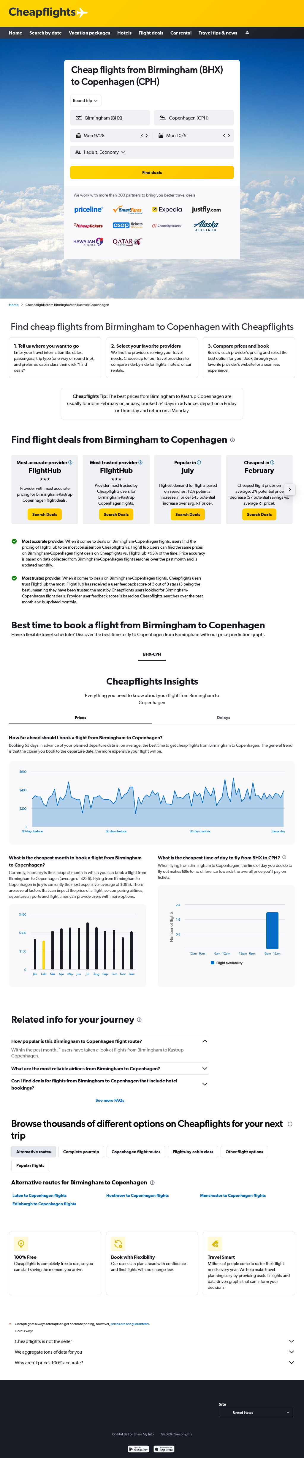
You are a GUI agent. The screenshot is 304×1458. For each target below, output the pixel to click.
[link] (45, 514)
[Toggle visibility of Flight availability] (227, 963)
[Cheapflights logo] (42, 13)
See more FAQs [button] (110, 1100)
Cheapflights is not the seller (43, 1341)
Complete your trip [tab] (81, 1151)
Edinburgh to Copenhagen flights (44, 1203)
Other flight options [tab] (244, 1151)
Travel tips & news (218, 32)
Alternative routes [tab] (33, 1151)
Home (15, 32)
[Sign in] (247, 33)
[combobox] (86, 100)
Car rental (180, 32)
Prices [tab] (80, 717)
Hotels (124, 32)
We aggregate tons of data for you (48, 1352)
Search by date (45, 32)
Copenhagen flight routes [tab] (136, 1151)
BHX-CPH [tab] (152, 654)
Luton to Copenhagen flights (39, 1195)
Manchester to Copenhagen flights (233, 1195)
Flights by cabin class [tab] (193, 1151)
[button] (107, 135)
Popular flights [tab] (30, 1165)
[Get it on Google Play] (138, 1450)
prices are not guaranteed (130, 1324)
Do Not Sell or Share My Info (133, 1434)
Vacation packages (89, 32)
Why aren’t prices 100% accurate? (49, 1363)
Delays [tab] (223, 717)
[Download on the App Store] (164, 1450)
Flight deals (151, 32)
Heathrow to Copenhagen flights (137, 1195)
